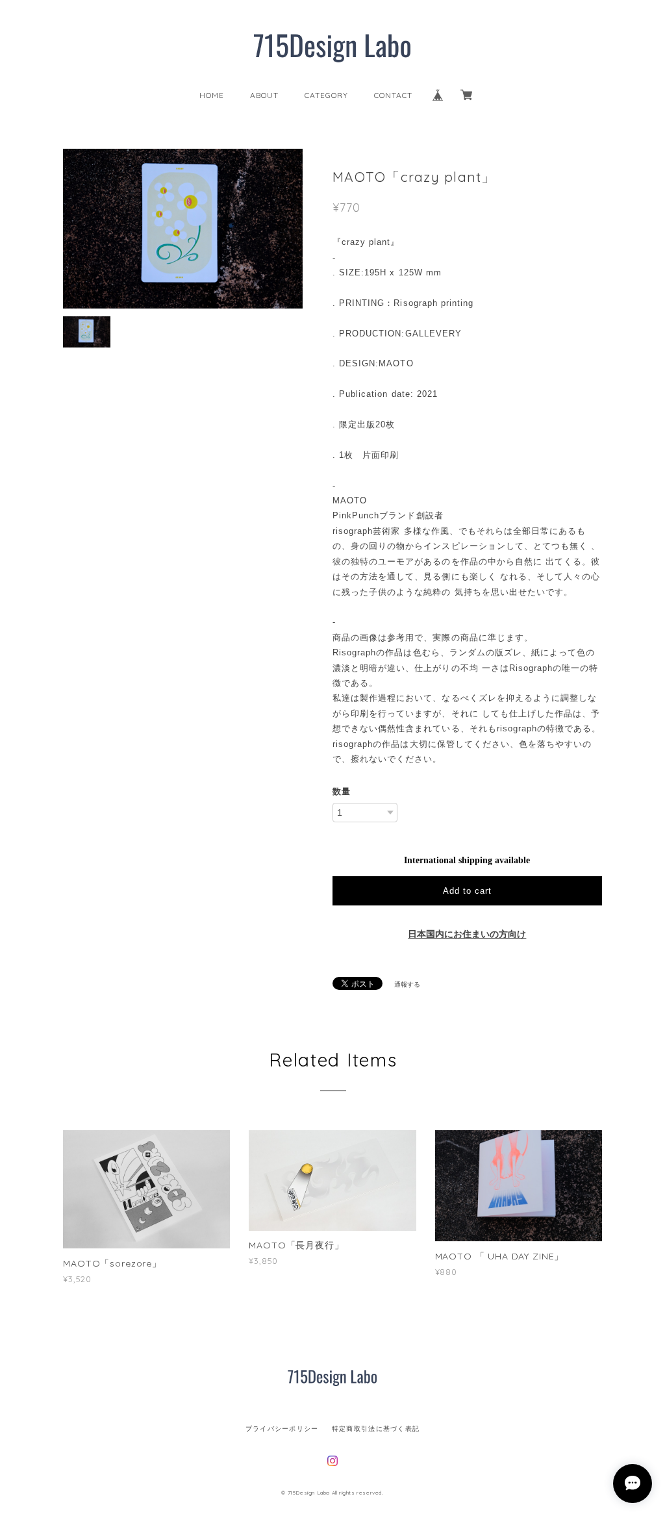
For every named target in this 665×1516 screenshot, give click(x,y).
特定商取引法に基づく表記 (376, 1428)
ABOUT (264, 95)
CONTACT (393, 95)
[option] (183, 229)
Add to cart (467, 891)
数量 (341, 791)
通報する (407, 984)
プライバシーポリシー (282, 1428)
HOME (211, 95)
